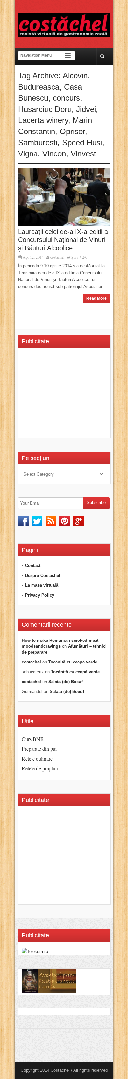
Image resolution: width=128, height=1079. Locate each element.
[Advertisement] (75, 395)
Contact (32, 565)
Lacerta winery (43, 120)
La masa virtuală (41, 585)
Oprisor (72, 131)
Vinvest (83, 153)
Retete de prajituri (40, 768)
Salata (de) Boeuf (65, 681)
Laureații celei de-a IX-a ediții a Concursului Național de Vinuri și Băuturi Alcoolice (63, 240)
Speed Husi (82, 142)
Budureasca (38, 86)
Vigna (28, 153)
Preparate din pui (39, 748)
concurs (66, 97)
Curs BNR (33, 738)
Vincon (54, 153)
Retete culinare (37, 758)
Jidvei (86, 109)
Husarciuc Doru (45, 109)
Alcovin (75, 75)
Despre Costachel (42, 575)
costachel (57, 257)
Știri (74, 257)
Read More (96, 298)
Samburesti (37, 142)
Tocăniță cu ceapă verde (72, 662)
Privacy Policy (39, 595)
